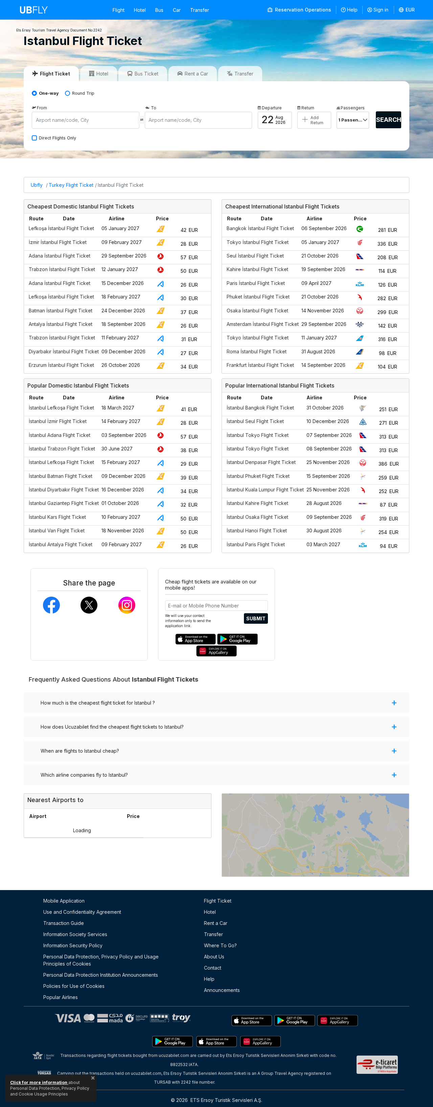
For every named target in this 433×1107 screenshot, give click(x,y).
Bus (159, 10)
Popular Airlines (60, 997)
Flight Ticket (217, 901)
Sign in (380, 10)
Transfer (199, 10)
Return (307, 107)
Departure (272, 107)
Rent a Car (215, 923)
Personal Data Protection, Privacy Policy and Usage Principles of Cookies (101, 960)
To (153, 107)
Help (352, 10)
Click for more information (39, 1082)
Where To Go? (220, 945)
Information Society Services (75, 934)
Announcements (222, 990)
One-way (49, 93)
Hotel (140, 10)
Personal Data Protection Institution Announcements (100, 975)
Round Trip (83, 93)
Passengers (353, 107)
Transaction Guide (63, 923)
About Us (214, 956)
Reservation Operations (302, 10)
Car (177, 10)
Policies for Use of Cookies (74, 986)
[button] (407, 10)
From (42, 107)
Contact (212, 968)
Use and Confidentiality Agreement (82, 912)
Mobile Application (64, 901)
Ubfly (37, 185)
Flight (118, 10)
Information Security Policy (72, 945)
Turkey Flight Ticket (71, 185)
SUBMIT (256, 618)
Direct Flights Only (57, 137)
